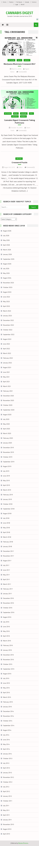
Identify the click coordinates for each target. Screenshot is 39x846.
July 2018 (6, 518)
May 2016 (6, 631)
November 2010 (8, 824)
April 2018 (6, 532)
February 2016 (8, 645)
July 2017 (6, 565)
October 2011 (7, 801)
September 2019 (8, 461)
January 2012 (7, 796)
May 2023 (6, 301)
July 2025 (6, 268)
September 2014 (8, 725)
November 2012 (8, 777)
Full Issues (19, 2)
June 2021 (6, 372)
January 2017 (7, 593)
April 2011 (6, 815)
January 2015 (7, 706)
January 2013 (7, 772)
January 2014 (7, 754)
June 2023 (6, 297)
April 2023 (6, 306)
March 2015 (7, 697)
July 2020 (6, 419)
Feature (11, 2)
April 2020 (6, 428)
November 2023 (8, 282)
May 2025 (6, 273)
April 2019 (6, 485)
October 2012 (7, 782)
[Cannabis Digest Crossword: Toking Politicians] (19, 99)
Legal (16, 4)
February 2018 (8, 542)
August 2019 (7, 466)
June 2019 (6, 476)
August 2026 (7, 231)
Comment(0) (23, 72)
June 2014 (6, 739)
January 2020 (7, 443)
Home (4, 2)
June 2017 (6, 570)
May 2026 (6, 240)
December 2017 (8, 551)
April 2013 (6, 768)
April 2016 (6, 636)
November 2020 (8, 400)
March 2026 (7, 249)
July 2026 (6, 235)
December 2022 (8, 320)
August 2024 (7, 278)
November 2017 (8, 556)
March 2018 (7, 537)
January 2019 (7, 499)
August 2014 (7, 730)
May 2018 (6, 527)
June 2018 (6, 523)
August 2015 (7, 673)
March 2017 (7, 584)
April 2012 (6, 791)
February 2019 (8, 494)
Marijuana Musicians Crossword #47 (19, 64)
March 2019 (7, 490)
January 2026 (7, 254)
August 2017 (7, 560)
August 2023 (7, 292)
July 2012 (6, 787)
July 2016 (6, 622)
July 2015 (6, 678)
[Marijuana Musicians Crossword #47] (19, 46)
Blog (19, 60)
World (22, 4)
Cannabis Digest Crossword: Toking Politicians (19, 121)
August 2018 (7, 513)
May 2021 (6, 377)
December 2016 (8, 598)
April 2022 (6, 348)
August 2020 (7, 414)
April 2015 (6, 692)
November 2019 (8, 452)
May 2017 (6, 575)
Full (31, 113)
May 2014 (6, 744)
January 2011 (7, 820)
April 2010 (6, 834)
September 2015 (8, 669)
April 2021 (6, 381)
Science (34, 2)
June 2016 (6, 626)
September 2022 (8, 334)
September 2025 (8, 259)
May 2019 (6, 480)
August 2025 (7, 264)
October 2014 (7, 721)
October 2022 (7, 330)
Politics (15, 116)
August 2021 (7, 367)
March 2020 (7, 433)
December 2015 (8, 655)
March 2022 (7, 353)
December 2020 (8, 396)
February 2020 (8, 438)
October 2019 (7, 457)
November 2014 (8, 716)
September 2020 (8, 410)
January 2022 (7, 363)
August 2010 (7, 829)
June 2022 (6, 344)
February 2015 (8, 702)
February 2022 (8, 358)
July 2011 (6, 805)
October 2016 (7, 608)
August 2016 (7, 617)
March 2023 (7, 311)
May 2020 (6, 424)
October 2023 (7, 287)
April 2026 (6, 245)
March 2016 (7, 640)
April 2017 (6, 579)
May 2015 (6, 688)
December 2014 (8, 711)
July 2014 (6, 735)
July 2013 (6, 763)
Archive (19, 159)
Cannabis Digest (19, 12)
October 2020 (7, 405)
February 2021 (8, 391)
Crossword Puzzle (19, 162)
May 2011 (6, 810)
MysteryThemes (23, 843)
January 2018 (7, 546)
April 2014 (6, 749)
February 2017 (8, 589)
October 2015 (7, 664)
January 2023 (7, 315)
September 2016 (8, 612)
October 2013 (7, 758)
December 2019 (8, 447)
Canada (27, 2)
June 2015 (6, 683)
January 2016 (7, 650)
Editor (21, 167)
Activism (11, 60)
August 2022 (7, 339)
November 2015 (8, 659)
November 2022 (8, 325)
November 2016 (8, 603)
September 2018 (8, 509)
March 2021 (7, 386)
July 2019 (6, 471)
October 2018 (7, 504)
